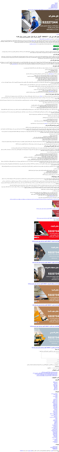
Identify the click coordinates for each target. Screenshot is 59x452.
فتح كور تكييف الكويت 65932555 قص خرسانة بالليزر (49, 372)
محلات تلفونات (55, 432)
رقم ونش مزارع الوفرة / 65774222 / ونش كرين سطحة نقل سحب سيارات (46, 373)
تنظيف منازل (55, 407)
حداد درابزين (55, 410)
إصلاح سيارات (55, 396)
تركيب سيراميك (54, 402)
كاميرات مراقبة (54, 429)
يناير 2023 (55, 383)
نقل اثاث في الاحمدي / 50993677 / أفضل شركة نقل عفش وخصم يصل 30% (45, 347)
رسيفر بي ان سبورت (54, 415)
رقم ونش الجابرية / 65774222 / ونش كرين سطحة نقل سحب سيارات (47, 375)
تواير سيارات (55, 408)
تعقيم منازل (55, 406)
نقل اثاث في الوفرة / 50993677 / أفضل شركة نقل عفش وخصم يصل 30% (45, 262)
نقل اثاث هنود (39, 199)
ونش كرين (55, 442)
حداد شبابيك (55, 412)
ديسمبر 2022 (55, 384)
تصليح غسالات (55, 405)
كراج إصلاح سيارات (54, 430)
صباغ (56, 418)
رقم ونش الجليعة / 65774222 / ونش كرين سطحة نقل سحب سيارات (47, 374)
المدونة (56, 3)
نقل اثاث (57, 34)
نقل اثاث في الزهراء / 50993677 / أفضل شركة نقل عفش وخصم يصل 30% (45, 241)
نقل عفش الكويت (51, 73)
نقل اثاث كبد (47, 199)
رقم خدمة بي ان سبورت (53, 417)
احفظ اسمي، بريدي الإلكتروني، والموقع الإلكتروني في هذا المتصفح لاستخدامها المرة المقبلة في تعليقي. (42, 364)
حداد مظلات (55, 414)
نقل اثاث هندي (43, 199)
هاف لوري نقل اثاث (17, 199)
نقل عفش (33, 40)
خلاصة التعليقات (54, 448)
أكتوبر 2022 (55, 386)
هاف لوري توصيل (26, 199)
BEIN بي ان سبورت (54, 393)
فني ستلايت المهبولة (54, 7)
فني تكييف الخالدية (54, 4)
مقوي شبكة (55, 435)
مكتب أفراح (55, 436)
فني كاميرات (55, 426)
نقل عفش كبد (35, 199)
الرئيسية (56, 2)
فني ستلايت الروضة (54, 5)
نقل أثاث (41, 96)
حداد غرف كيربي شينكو (53, 413)
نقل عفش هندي (51, 91)
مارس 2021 (55, 389)
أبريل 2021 (55, 388)
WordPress (21, 450)
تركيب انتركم (55, 399)
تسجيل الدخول (55, 446)
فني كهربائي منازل (54, 427)
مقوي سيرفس (55, 434)
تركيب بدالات (55, 400)
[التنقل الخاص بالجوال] (58, 1)
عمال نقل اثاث (53, 199)
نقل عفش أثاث (55, 441)
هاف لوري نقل (22, 199)
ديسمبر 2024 (55, 381)
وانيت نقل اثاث (12, 199)
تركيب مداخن (55, 403)
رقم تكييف (55, 416)
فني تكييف (55, 423)
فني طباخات (55, 425)
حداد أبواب (55, 409)
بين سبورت (55, 398)
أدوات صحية (55, 394)
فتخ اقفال (55, 422)
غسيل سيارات (55, 420)
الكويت (52, 450)
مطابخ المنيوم (55, 433)
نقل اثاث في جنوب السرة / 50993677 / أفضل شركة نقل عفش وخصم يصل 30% (44, 326)
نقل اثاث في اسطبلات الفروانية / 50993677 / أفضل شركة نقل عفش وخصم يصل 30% (43, 283)
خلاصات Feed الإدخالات (53, 447)
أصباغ (56, 395)
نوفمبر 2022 (55, 385)
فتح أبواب (55, 421)
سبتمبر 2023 (55, 382)
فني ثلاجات (55, 424)
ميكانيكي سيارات (54, 437)
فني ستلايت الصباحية (54, 6)
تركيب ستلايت (55, 401)
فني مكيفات (55, 428)
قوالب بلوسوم (30, 450)
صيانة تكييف (55, 419)
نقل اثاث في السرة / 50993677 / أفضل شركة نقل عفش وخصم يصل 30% (45, 305)
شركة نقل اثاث (57, 199)
